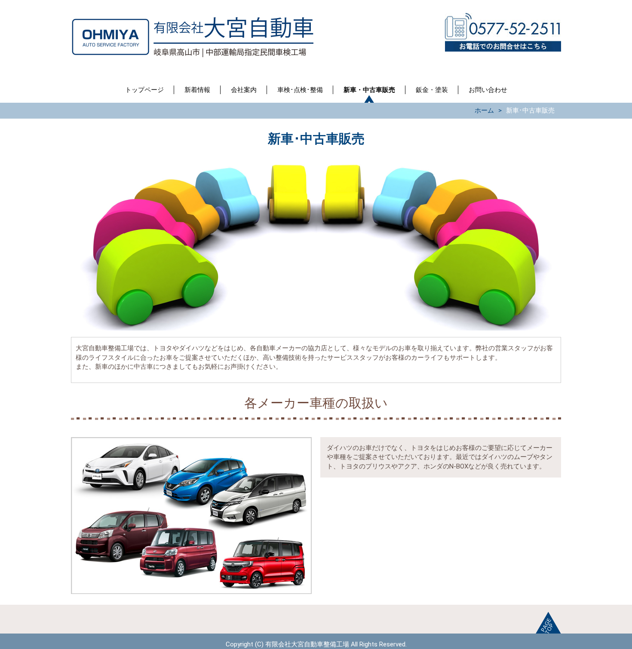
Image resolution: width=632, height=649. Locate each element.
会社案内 (244, 90)
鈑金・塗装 (432, 90)
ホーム (484, 110)
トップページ (144, 90)
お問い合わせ (488, 90)
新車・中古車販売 (369, 90)
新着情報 (197, 90)
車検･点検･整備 (300, 90)
